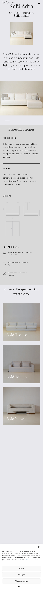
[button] (39, 547)
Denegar (21, 575)
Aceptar (21, 568)
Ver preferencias (21, 581)
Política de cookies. (32, 560)
